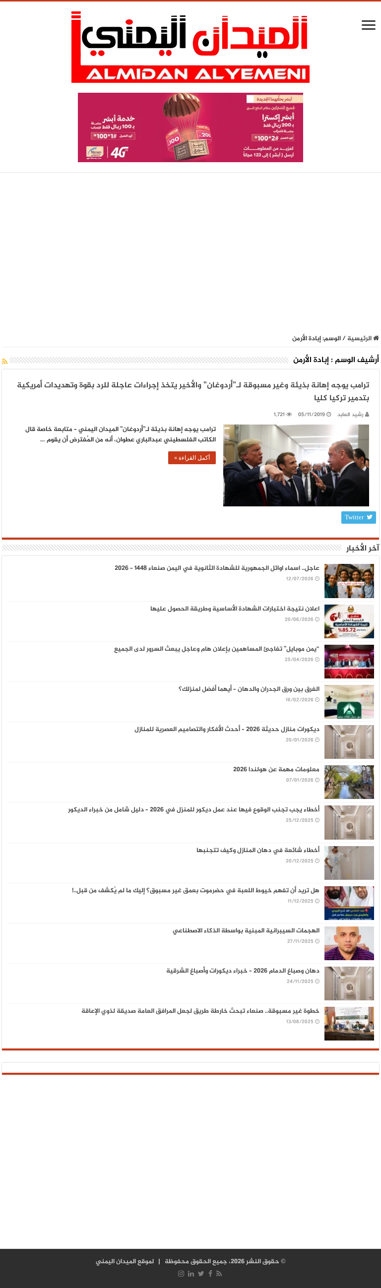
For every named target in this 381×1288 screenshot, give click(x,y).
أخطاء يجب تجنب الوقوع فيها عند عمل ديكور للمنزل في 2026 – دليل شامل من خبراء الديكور (193, 809)
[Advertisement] (190, 253)
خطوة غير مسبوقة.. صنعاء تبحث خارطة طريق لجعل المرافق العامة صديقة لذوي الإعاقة (200, 1011)
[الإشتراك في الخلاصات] (4, 362)
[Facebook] (210, 1274)
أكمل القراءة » (192, 457)
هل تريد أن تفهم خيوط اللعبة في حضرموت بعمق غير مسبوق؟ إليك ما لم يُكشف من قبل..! (195, 890)
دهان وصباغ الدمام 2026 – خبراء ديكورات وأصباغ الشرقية (242, 971)
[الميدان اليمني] (190, 51)
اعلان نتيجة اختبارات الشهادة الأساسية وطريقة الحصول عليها (234, 609)
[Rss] (219, 1274)
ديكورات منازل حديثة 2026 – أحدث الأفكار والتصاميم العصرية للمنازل (226, 729)
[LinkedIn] (191, 1274)
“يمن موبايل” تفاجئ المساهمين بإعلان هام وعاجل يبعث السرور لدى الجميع (216, 649)
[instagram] (181, 1274)
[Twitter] (201, 1274)
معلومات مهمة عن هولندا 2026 (276, 769)
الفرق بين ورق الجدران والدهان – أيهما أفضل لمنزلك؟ (249, 689)
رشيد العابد (350, 415)
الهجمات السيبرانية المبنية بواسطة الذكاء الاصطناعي (246, 930)
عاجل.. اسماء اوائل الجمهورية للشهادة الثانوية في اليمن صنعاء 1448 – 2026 (217, 568)
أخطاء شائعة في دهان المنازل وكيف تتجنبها (257, 850)
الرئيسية (360, 338)
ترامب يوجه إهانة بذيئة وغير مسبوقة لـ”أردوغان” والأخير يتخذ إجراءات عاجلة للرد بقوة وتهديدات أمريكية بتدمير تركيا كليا (193, 392)
